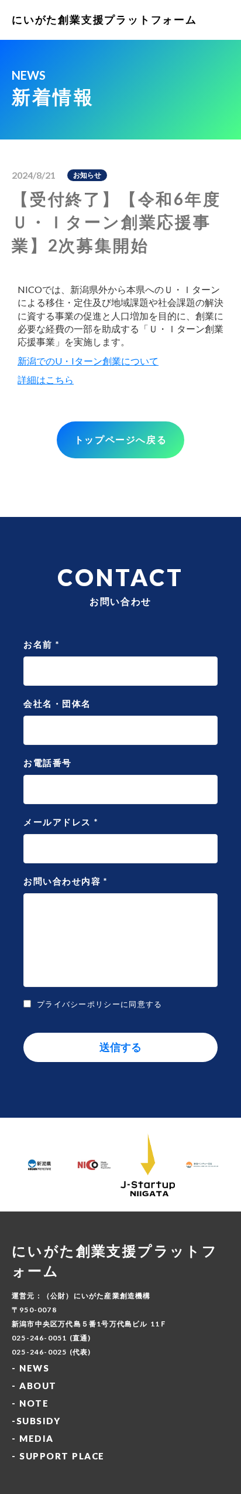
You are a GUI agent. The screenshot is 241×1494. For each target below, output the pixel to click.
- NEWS (30, 1368)
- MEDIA (33, 1438)
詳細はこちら (46, 379)
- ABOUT (34, 1385)
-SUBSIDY (36, 1420)
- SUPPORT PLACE (58, 1456)
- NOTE (30, 1403)
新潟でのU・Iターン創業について (88, 360)
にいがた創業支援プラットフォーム (104, 19)
